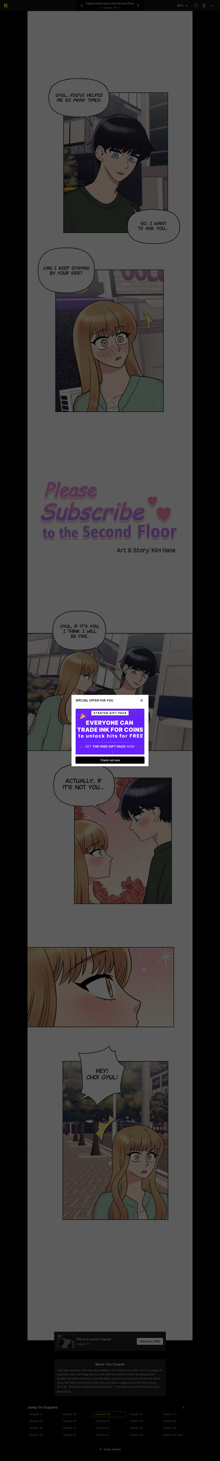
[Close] (141, 700)
